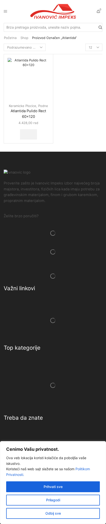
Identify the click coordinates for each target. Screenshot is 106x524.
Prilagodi (53, 500)
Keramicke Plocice (22, 106)
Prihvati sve (53, 487)
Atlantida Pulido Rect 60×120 (28, 114)
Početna (10, 38)
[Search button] (100, 27)
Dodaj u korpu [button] (28, 134)
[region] (53, 482)
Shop (24, 38)
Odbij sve (53, 513)
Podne (43, 106)
